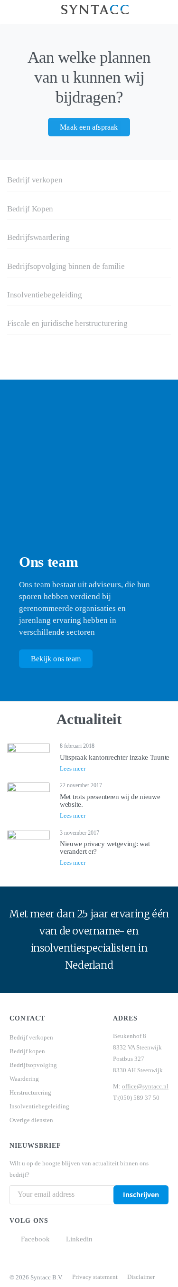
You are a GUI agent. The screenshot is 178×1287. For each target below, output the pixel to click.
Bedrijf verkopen (31, 1037)
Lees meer (72, 768)
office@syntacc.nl (145, 1086)
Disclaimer (141, 1276)
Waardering (24, 1078)
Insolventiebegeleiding (39, 1106)
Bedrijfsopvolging (33, 1064)
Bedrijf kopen (27, 1051)
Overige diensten (31, 1120)
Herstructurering (30, 1092)
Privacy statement (95, 1276)
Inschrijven (141, 1194)
